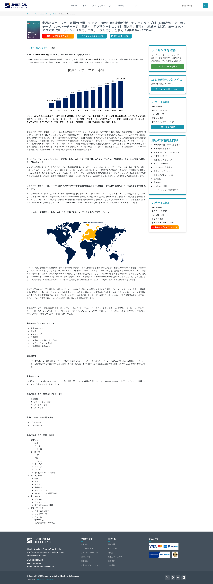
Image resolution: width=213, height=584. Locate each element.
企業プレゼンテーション (90, 565)
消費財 (110, 553)
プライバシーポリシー (89, 553)
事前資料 (111, 544)
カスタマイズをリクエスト (93, 36)
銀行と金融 (112, 548)
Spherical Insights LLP (45, 579)
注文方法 (84, 544)
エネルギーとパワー (116, 557)
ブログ (112, 5)
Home (29, 14)
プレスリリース (98, 5)
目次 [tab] (53, 47)
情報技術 (111, 565)
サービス (122, 5)
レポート (84, 5)
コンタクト (134, 5)
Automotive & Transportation (46, 14)
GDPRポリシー (86, 557)
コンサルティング (88, 548)
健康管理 (111, 561)
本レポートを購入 (169, 66)
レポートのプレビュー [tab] (38, 47)
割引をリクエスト (122, 36)
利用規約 (84, 561)
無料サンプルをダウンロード (59, 36)
